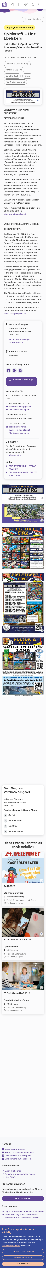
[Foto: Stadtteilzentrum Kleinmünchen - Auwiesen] (42, 520)
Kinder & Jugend (15, 70)
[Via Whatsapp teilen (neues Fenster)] (14, 370)
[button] (39, 4)
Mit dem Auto (14, 820)
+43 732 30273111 (18, 424)
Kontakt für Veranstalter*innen (19, 1153)
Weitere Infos (15, 455)
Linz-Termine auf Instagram (18, 1156)
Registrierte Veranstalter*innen (20, 1174)
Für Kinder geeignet (16, 82)
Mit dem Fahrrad (16, 831)
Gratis (28, 76)
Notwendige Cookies (23, 1251)
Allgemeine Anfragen (15, 1149)
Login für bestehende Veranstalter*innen (24, 1211)
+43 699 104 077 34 (19, 404)
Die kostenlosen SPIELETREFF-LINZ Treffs (21, 473)
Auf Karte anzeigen (21, 339)
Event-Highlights (13, 1171)
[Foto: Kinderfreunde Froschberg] (41, 880)
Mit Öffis (12, 826)
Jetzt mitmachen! (23, 1198)
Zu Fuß (11, 815)
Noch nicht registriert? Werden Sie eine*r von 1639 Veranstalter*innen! (22, 1216)
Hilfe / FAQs (10, 1177)
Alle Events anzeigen (19, 410)
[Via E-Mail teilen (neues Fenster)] (20, 370)
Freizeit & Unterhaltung (18, 64)
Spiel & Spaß (13, 76)
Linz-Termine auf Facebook (18, 1159)
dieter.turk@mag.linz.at (15, 214)
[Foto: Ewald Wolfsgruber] (37, 100)
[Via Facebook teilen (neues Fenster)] (8, 370)
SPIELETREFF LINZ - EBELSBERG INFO (21, 467)
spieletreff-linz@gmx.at (20, 407)
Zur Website (16, 343)
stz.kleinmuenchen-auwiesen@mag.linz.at (19, 428)
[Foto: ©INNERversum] (41, 987)
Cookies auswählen (23, 1257)
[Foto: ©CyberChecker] (41, 934)
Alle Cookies (23, 1264)
